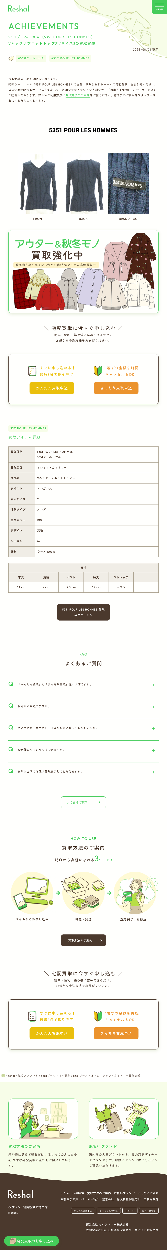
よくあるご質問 (77, 802)
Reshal (18, 8)
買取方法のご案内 (78, 95)
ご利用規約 (151, 1199)
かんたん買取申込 (52, 387)
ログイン (129, 1210)
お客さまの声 (69, 1199)
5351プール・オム (32, 58)
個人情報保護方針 (129, 1199)
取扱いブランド (124, 1193)
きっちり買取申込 (116, 387)
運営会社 (108, 1199)
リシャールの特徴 (72, 1193)
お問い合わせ (149, 1210)
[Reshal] (20, 1194)
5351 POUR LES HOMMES (71, 58)
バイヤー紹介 (90, 1199)
